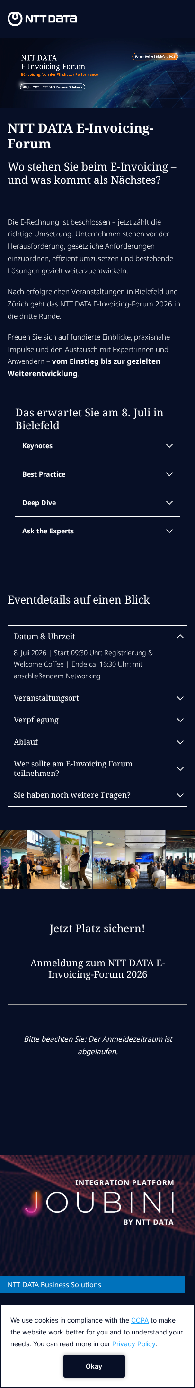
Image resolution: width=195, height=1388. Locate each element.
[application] (97, 1346)
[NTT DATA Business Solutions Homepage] (42, 19)
